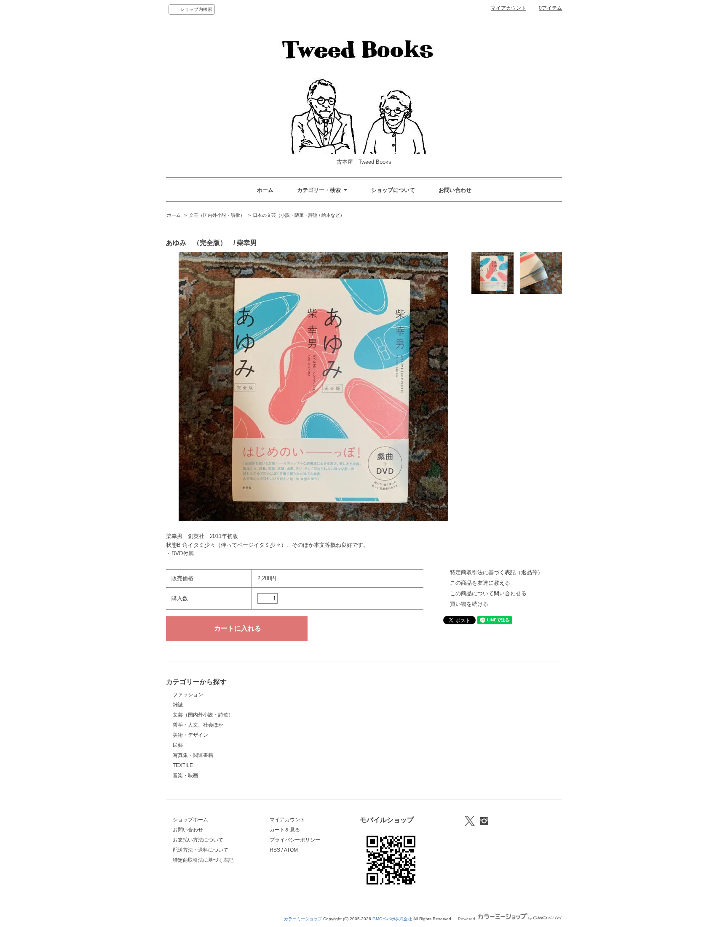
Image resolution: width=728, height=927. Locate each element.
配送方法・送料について (200, 850)
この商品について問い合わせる (488, 593)
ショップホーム (190, 820)
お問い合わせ (455, 190)
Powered (467, 918)
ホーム (265, 190)
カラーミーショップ (303, 918)
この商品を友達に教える (480, 583)
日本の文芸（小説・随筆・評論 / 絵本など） (299, 215)
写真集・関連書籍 (193, 755)
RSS (275, 850)
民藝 (178, 745)
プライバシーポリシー (295, 840)
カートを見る (285, 830)
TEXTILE (183, 765)
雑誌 (178, 705)
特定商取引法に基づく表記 (203, 860)
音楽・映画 (185, 775)
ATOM (291, 850)
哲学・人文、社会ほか (198, 725)
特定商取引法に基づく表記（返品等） (496, 572)
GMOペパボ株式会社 (392, 918)
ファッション (188, 695)
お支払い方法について (198, 840)
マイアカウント (508, 8)
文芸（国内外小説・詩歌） (217, 215)
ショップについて (393, 190)
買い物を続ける (469, 604)
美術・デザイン (190, 735)
